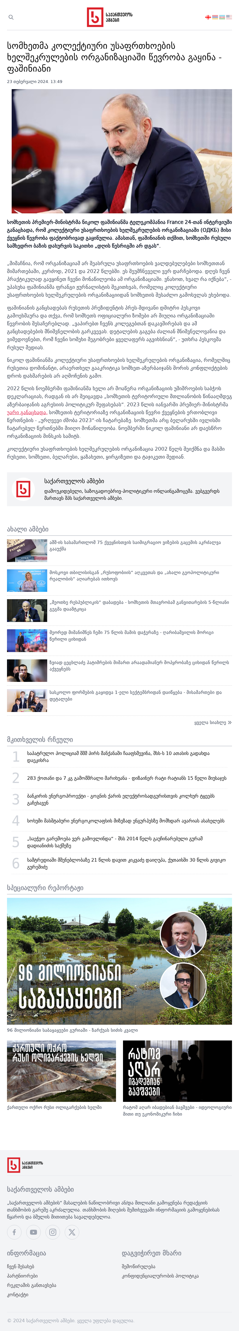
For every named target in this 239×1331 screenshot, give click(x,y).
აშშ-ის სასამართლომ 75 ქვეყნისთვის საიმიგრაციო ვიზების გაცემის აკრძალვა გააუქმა (135, 546)
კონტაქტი (17, 1294)
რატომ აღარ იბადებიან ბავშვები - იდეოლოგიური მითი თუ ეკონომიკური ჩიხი (177, 1111)
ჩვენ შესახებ (20, 1266)
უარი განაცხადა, (27, 412)
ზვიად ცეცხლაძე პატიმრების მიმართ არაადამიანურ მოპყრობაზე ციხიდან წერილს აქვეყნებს (139, 666)
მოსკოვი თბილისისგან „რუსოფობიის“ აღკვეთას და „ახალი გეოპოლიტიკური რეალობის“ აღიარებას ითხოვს (134, 576)
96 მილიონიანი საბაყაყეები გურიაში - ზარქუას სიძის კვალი (72, 1030)
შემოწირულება (138, 1266)
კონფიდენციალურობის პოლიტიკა (160, 1276)
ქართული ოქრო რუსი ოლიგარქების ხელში (54, 1107)
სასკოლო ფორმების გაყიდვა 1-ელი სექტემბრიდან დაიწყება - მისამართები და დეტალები (136, 696)
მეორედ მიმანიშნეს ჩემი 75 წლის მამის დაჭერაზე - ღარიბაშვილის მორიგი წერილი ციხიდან (132, 636)
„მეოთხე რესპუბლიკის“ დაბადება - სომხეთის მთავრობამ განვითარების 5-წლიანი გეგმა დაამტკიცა (139, 606)
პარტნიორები (22, 1276)
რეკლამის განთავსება (31, 1285)
